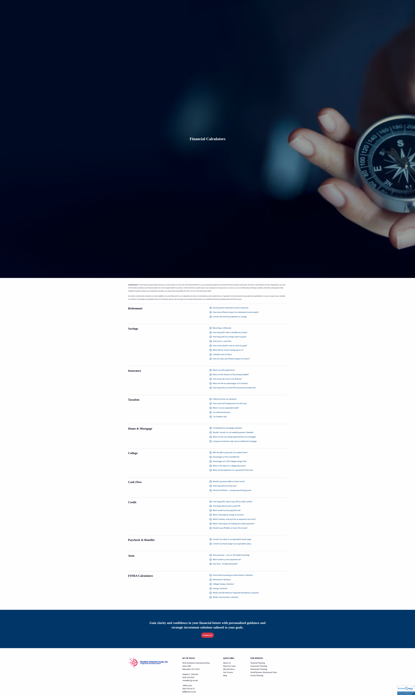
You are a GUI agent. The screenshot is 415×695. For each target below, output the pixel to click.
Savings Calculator (220, 588)
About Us (227, 663)
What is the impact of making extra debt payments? (234, 523)
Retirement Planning (258, 669)
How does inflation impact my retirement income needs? (236, 312)
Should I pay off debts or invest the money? (230, 528)
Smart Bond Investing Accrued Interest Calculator (233, 575)
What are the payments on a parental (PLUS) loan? (233, 470)
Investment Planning (258, 666)
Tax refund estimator (221, 412)
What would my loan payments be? (227, 510)
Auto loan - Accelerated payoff (225, 564)
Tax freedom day (220, 416)
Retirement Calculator (222, 579)
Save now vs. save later (222, 341)
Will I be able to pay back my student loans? (230, 452)
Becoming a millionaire (222, 328)
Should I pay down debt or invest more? (229, 481)
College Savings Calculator (223, 584)
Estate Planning (256, 675)
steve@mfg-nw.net (190, 680)
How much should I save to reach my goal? (230, 345)
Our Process (228, 672)
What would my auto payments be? (227, 559)
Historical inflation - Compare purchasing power (232, 490)
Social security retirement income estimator (230, 307)
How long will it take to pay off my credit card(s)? (232, 501)
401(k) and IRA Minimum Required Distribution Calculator (236, 592)
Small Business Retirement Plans (263, 672)
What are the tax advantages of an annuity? (230, 383)
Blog (225, 675)
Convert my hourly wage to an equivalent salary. (232, 543)
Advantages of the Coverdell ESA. (226, 457)
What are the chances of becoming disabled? (231, 374)
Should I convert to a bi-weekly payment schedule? (233, 432)
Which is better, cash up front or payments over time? (234, 519)
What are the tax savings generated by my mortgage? (234, 437)
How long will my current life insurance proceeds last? (234, 387)
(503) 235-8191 (188, 677)
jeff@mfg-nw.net (189, 691)
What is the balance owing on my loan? (228, 514)
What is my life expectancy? (224, 370)
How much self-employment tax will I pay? (230, 403)
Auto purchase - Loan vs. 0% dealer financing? (231, 555)
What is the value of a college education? (229, 465)
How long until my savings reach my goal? (230, 336)
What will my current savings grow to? (228, 350)
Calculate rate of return (222, 354)
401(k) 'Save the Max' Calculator (226, 597)
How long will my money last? (225, 486)
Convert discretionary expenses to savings (230, 316)
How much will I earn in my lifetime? (227, 379)
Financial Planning (257, 663)
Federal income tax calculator (225, 399)
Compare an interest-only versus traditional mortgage (235, 441)
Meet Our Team (229, 666)
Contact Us (207, 635)
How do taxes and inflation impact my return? (231, 358)
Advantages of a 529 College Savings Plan (230, 461)
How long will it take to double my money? (230, 332)
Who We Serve (229, 669)
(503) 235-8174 (188, 688)
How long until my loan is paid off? (226, 506)
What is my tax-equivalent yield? (226, 408)
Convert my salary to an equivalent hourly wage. (232, 539)
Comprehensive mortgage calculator (227, 428)
